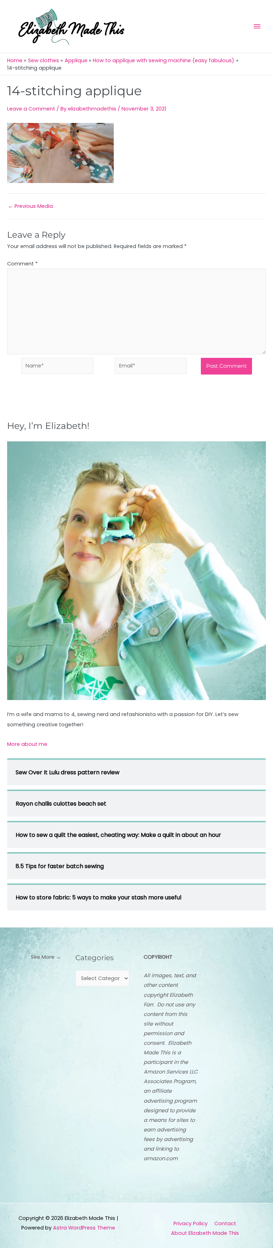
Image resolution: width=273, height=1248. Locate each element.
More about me (27, 744)
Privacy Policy (190, 1223)
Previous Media (30, 206)
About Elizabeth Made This (205, 1233)
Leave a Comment (31, 108)
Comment (22, 263)
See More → (46, 957)
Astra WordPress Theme (84, 1227)
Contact (225, 1223)
